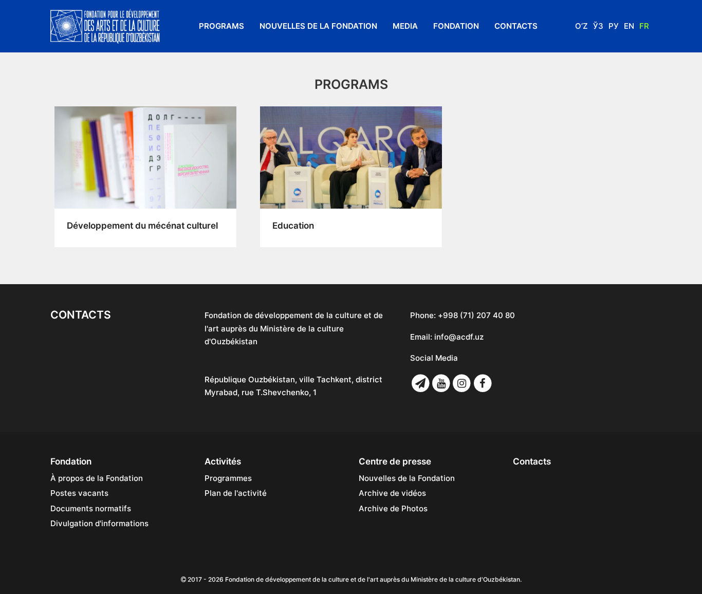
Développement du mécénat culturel (142, 225)
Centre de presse (395, 461)
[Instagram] (462, 383)
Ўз (598, 26)
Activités (223, 461)
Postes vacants (79, 493)
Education (293, 225)
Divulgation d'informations (99, 523)
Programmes (228, 478)
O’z (581, 26)
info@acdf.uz (459, 337)
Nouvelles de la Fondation (318, 26)
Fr (644, 26)
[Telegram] (420, 383)
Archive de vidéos (392, 493)
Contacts (516, 26)
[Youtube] (441, 383)
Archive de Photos (393, 508)
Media (405, 26)
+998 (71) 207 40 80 (476, 315)
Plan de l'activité (236, 493)
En (629, 26)
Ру (613, 26)
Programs (221, 26)
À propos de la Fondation (96, 478)
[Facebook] (482, 383)
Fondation (456, 26)
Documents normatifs (90, 508)
